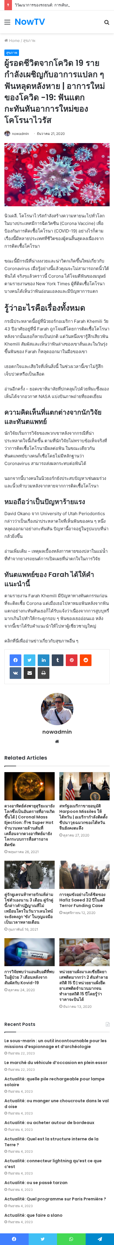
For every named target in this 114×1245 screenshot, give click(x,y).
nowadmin (20, 133)
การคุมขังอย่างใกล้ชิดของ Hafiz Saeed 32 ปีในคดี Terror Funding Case (82, 900)
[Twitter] (29, 660)
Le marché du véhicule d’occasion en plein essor (55, 1063)
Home (14, 40)
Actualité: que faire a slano (33, 1215)
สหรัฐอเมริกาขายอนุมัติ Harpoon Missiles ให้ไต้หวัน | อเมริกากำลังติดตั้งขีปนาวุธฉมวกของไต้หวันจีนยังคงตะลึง (83, 817)
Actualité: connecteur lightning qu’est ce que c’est (53, 1164)
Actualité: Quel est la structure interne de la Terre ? (51, 1142)
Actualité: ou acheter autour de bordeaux (49, 1123)
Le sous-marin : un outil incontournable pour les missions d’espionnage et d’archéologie (55, 1043)
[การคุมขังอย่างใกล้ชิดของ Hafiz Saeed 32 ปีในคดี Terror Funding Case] (84, 875)
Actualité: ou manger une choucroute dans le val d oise (56, 1104)
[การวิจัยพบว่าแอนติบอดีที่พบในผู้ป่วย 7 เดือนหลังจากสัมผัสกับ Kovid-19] (29, 952)
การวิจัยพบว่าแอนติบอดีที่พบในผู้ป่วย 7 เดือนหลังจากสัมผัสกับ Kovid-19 (29, 977)
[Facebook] (15, 660)
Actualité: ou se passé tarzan (36, 1183)
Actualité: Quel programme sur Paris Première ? (55, 1199)
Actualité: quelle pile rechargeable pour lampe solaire (54, 1082)
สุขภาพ (29, 40)
